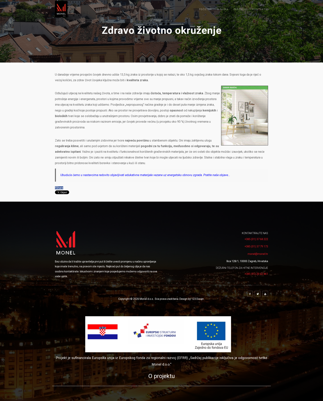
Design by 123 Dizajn (191, 298)
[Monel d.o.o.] (61, 9)
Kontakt (258, 9)
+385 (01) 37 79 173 (256, 246)
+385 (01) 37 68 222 (256, 239)
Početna (205, 9)
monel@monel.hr (258, 253)
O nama (222, 9)
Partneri (240, 9)
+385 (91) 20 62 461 (256, 273)
